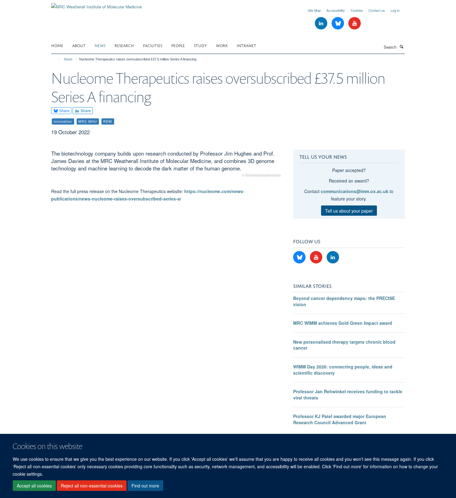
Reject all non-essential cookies (92, 486)
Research (124, 45)
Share (63, 110)
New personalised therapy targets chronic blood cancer (344, 345)
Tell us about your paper (349, 211)
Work (222, 45)
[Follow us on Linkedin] (322, 23)
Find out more (145, 486)
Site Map (314, 10)
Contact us (377, 10)
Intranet (246, 45)
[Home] (56, 59)
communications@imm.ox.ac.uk (354, 191)
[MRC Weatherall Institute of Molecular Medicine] (96, 4)
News (100, 45)
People (178, 45)
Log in (395, 10)
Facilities (152, 45)
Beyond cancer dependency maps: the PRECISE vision (344, 301)
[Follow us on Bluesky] (338, 23)
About (79, 45)
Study (200, 45)
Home (57, 45)
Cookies (357, 10)
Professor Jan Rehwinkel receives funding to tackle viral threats (347, 394)
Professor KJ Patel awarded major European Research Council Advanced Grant (339, 419)
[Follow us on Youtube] (354, 23)
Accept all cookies (34, 486)
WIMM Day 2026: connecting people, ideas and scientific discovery (342, 370)
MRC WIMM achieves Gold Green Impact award (342, 323)
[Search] (401, 46)
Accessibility (335, 10)
